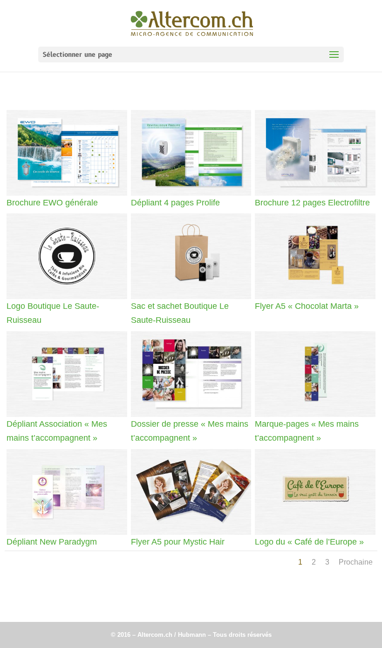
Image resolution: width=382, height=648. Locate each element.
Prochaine (356, 562)
